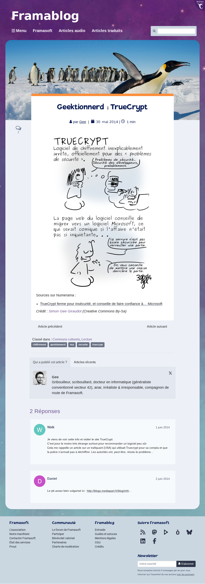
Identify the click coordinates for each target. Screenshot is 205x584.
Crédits (99, 546)
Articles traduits (107, 30)
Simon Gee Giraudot (65, 311)
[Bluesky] (189, 534)
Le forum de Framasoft (66, 529)
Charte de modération (65, 546)
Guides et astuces (106, 534)
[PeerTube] (166, 534)
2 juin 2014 (163, 478)
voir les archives (185, 574)
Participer (58, 534)
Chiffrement (39, 344)
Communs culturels (66, 339)
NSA (72, 344)
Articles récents (85, 362)
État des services (19, 542)
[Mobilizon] (177, 534)
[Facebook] (154, 543)
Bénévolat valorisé (63, 538)
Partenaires (59, 542)
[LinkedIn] (143, 543)
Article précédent (50, 326)
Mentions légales (105, 538)
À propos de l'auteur (50, 362)
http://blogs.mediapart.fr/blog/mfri (108, 490)
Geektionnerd (57, 344)
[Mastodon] (154, 534)
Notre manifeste (19, 534)
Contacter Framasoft (22, 538)
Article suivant (157, 326)
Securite (83, 344)
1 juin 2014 (163, 427)
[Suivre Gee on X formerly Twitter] (170, 373)
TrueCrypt (97, 344)
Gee (82, 122)
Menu (21, 30)
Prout (12, 546)
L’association (17, 529)
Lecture (86, 339)
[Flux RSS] (143, 534)
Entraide (100, 529)
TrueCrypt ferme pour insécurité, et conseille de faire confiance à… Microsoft (101, 304)
